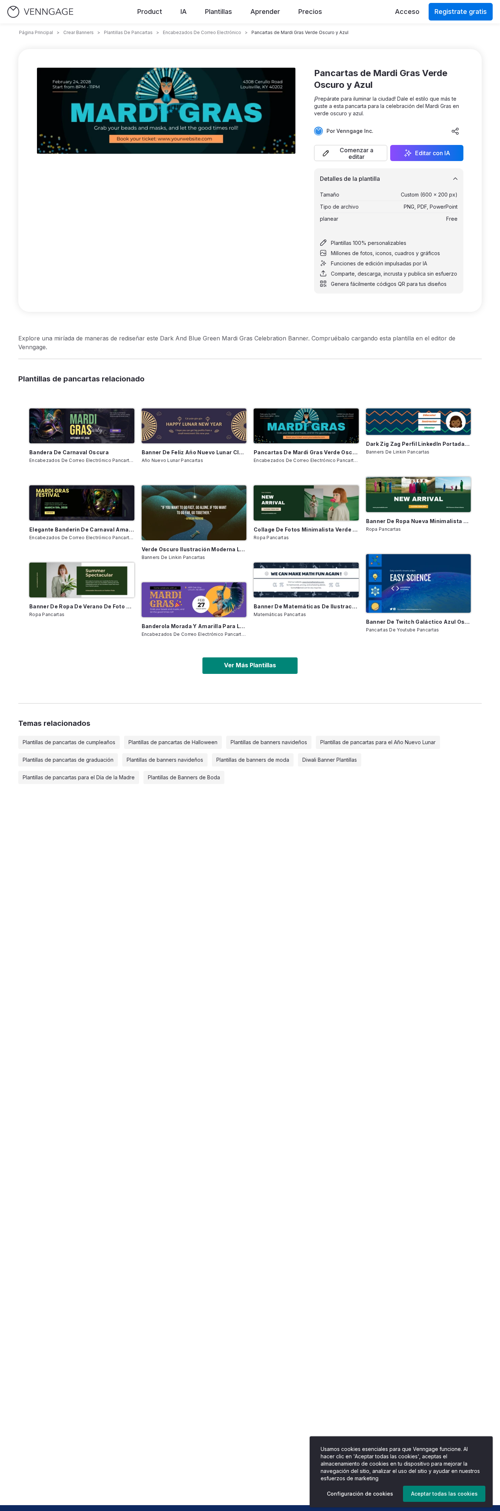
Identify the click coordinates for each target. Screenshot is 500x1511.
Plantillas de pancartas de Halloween (172, 742)
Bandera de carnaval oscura (69, 452)
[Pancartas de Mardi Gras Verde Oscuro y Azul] (306, 425)
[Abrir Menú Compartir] (455, 131)
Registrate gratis (460, 11)
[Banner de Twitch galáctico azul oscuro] (418, 583)
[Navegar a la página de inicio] (40, 12)
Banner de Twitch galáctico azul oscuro (418, 622)
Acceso (407, 11)
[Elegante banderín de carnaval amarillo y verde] (81, 502)
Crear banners (78, 32)
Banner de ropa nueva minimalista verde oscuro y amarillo (418, 521)
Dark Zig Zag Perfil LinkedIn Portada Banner (418, 444)
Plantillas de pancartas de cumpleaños (69, 742)
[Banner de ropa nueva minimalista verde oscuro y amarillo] (418, 494)
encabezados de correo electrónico (202, 32)
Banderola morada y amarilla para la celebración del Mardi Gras (194, 626)
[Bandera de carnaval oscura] (81, 425)
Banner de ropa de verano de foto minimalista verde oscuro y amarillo (81, 606)
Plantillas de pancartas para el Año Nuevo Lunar (378, 742)
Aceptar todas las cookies (444, 1494)
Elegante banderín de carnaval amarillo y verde (81, 529)
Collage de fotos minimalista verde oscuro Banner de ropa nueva (306, 529)
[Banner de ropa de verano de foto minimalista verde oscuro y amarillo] (81, 580)
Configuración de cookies (360, 1494)
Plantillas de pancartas (128, 32)
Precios (310, 11)
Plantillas (218, 11)
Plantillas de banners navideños (269, 742)
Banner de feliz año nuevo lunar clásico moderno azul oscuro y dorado (194, 452)
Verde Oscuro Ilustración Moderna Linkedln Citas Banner (194, 549)
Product (149, 11)
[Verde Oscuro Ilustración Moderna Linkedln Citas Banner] (194, 512)
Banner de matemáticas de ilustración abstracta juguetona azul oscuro (306, 606)
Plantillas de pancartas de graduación (68, 760)
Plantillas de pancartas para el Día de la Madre (79, 777)
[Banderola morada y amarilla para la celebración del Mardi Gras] (194, 599)
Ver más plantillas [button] (250, 665)
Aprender (265, 11)
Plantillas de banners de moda (252, 760)
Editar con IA (432, 153)
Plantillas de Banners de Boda (184, 777)
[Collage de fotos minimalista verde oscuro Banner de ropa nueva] (306, 502)
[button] (350, 153)
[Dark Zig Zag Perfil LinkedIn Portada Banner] (418, 421)
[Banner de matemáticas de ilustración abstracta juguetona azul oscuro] (306, 580)
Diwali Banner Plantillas (329, 760)
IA (183, 11)
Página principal (36, 32)
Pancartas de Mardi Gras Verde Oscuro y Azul (306, 452)
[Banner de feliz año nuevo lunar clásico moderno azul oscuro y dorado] (194, 425)
